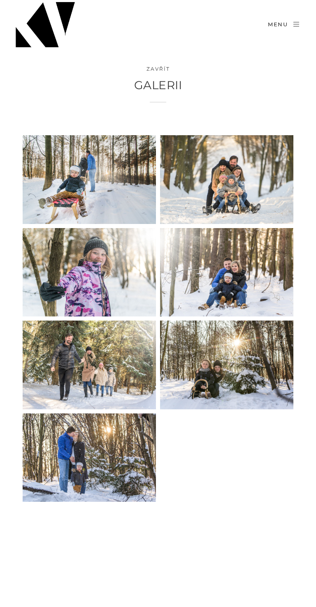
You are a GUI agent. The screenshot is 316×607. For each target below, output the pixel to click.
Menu (278, 24)
